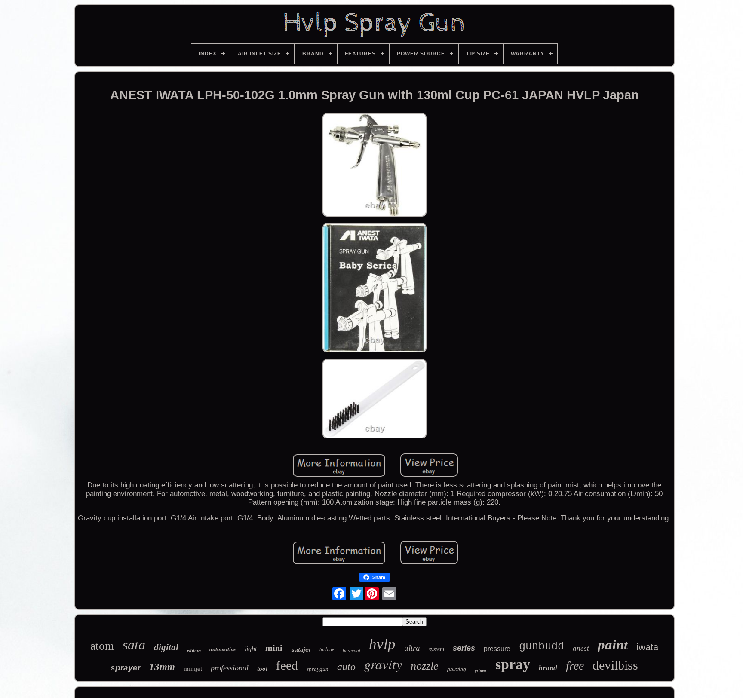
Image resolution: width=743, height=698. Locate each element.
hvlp (382, 644)
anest (581, 648)
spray (512, 664)
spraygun (318, 669)
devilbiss (615, 665)
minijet (193, 668)
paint (613, 644)
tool (262, 668)
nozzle (425, 666)
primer (481, 670)
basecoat (351, 650)
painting (456, 670)
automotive (222, 649)
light (251, 648)
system (436, 649)
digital (166, 647)
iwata (647, 647)
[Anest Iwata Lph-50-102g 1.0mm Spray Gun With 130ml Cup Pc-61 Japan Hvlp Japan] (374, 166)
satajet (301, 649)
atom (102, 646)
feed (287, 665)
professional (230, 668)
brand (548, 668)
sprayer (126, 667)
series (464, 648)
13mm (162, 666)
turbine (326, 649)
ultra (412, 647)
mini (273, 647)
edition (194, 650)
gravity (383, 664)
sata (134, 644)
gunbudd (541, 646)
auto (346, 666)
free (575, 665)
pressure (497, 648)
